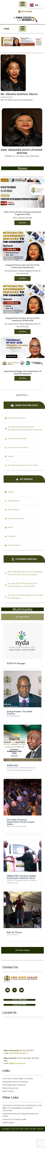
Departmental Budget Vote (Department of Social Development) (22, 372)
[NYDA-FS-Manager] (22, 624)
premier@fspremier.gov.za (18, 1053)
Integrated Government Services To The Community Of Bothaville (22, 319)
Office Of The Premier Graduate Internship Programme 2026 (22, 213)
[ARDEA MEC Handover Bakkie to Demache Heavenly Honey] (22, 836)
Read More (22, 222)
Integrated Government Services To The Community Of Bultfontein (22, 266)
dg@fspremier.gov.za (17, 1063)
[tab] (22, 617)
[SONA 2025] (22, 726)
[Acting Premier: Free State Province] (22, 672)
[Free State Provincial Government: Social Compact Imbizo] (22, 780)
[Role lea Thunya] (22, 893)
